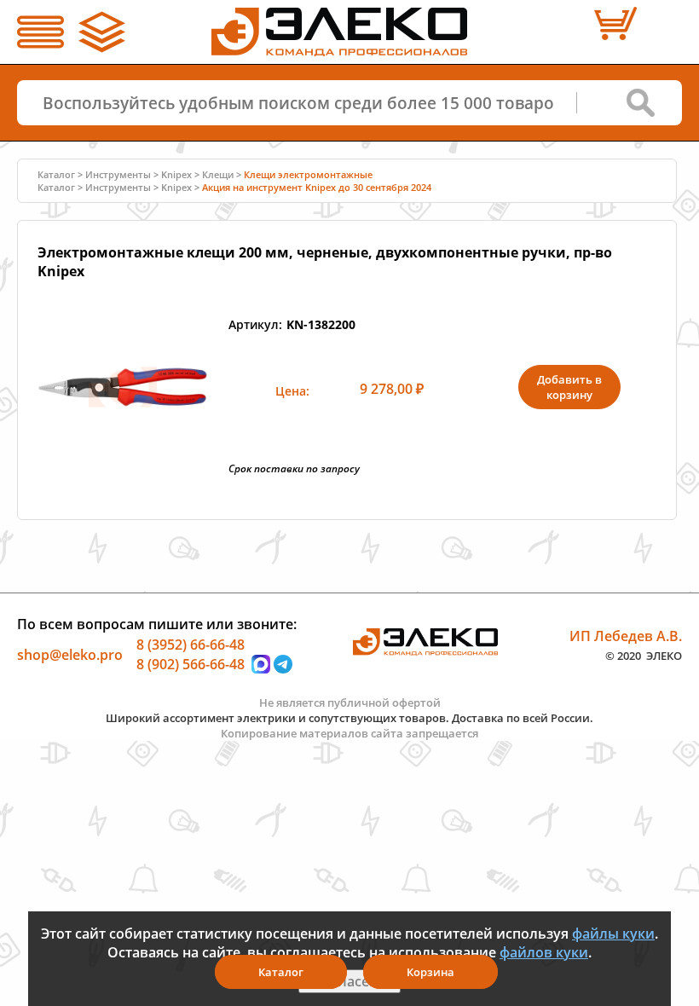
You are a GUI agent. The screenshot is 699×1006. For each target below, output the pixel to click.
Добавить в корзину (569, 387)
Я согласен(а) (349, 981)
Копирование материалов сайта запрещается (349, 733)
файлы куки (613, 933)
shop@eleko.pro (70, 654)
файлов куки (544, 952)
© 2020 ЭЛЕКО (643, 655)
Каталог (280, 972)
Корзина (430, 972)
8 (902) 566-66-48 (190, 664)
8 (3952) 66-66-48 (190, 643)
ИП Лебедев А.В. (625, 635)
